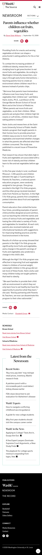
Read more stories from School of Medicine (18, 345)
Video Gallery (7, 515)
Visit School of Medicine (11, 349)
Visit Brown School (9, 337)
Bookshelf (6, 509)
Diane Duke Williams (13, 36)
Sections (31, 16)
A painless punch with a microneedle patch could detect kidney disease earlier (20, 386)
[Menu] (39, 5)
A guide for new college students (20, 415)
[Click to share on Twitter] (26, 41)
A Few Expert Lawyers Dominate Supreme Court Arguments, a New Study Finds (20, 443)
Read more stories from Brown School (16, 333)
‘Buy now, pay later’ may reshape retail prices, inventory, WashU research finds (20, 376)
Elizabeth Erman (21, 314)
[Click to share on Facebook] (21, 41)
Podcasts (5, 512)
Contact (5, 531)
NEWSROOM (12, 16)
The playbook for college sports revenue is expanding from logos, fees (19, 454)
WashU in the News (15, 429)
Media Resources (8, 528)
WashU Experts (13, 403)
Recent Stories (12, 369)
